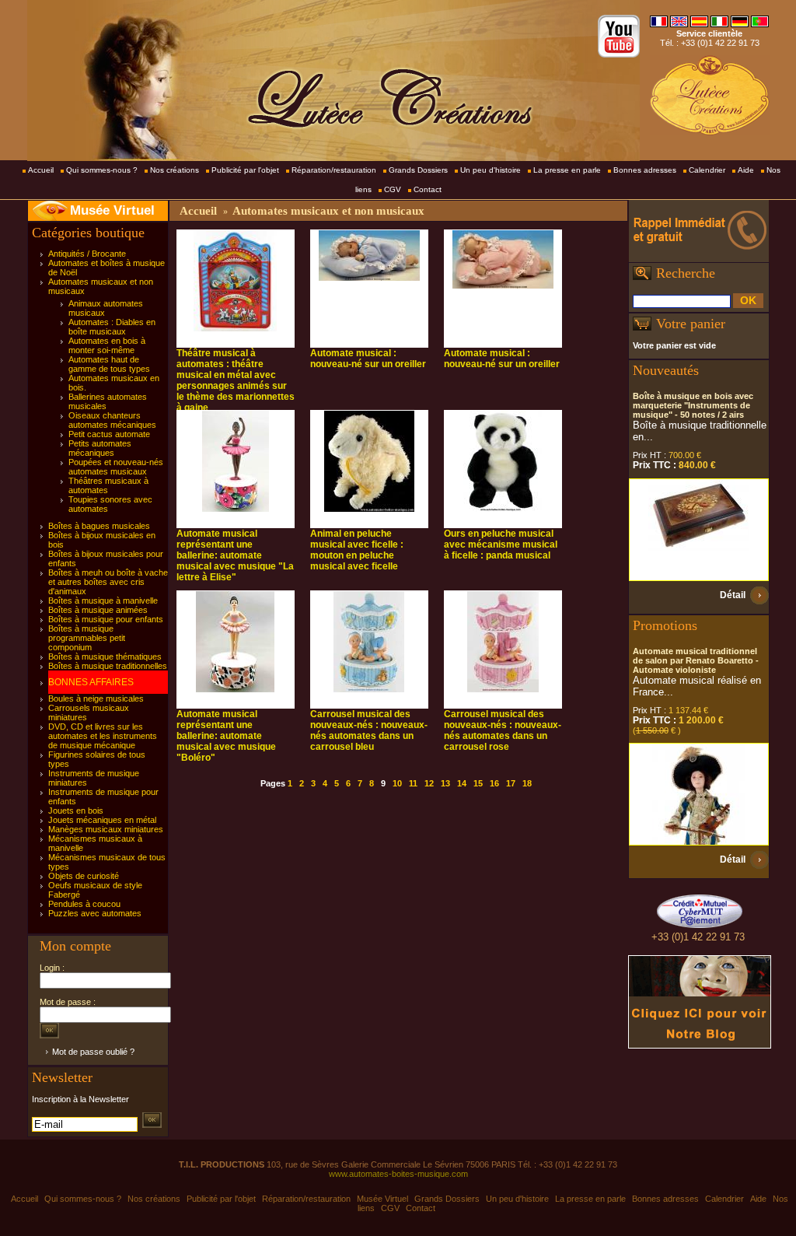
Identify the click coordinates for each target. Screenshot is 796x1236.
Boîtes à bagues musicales (99, 525)
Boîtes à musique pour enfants (105, 619)
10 (397, 783)
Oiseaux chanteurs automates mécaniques (112, 420)
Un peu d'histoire (490, 170)
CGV (392, 189)
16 (494, 783)
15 (478, 783)
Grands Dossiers (418, 170)
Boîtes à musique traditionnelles (107, 666)
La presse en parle (567, 170)
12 (429, 783)
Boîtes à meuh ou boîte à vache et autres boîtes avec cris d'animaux (108, 582)
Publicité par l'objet (245, 170)
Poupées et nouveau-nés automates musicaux (115, 466)
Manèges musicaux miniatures (105, 829)
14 (461, 783)
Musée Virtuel (112, 210)
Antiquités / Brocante (87, 253)
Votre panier (690, 323)
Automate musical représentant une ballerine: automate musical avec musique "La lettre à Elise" (235, 555)
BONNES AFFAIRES (91, 682)
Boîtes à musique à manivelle (103, 600)
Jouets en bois (75, 810)
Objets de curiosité (83, 876)
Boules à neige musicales (96, 698)
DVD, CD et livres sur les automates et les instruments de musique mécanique (102, 736)
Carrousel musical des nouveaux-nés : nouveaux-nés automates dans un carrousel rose (502, 730)
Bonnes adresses (644, 170)
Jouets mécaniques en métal (102, 820)
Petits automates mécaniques (99, 448)
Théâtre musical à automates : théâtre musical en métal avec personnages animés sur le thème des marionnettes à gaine (235, 380)
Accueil (41, 170)
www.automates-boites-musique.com (398, 1173)
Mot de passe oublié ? (93, 1051)
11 (413, 783)
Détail (732, 595)
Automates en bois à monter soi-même (106, 345)
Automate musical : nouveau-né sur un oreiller (368, 358)
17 (510, 783)
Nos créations (174, 170)
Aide (746, 170)
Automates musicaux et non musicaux (328, 211)
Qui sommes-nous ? (102, 170)
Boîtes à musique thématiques (105, 656)
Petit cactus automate (109, 434)
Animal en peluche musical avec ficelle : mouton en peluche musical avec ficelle (356, 550)
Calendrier (707, 170)
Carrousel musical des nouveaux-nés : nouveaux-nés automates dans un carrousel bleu (369, 730)
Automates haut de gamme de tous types (109, 364)
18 (527, 783)
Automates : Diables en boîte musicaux (111, 326)
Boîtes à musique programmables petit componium (86, 638)
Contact (428, 189)
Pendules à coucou (84, 904)
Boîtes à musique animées (98, 609)
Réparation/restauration (334, 170)
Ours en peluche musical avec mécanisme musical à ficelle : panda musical (500, 544)
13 (445, 783)
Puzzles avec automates (94, 913)
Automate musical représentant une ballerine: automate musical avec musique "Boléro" (226, 736)
